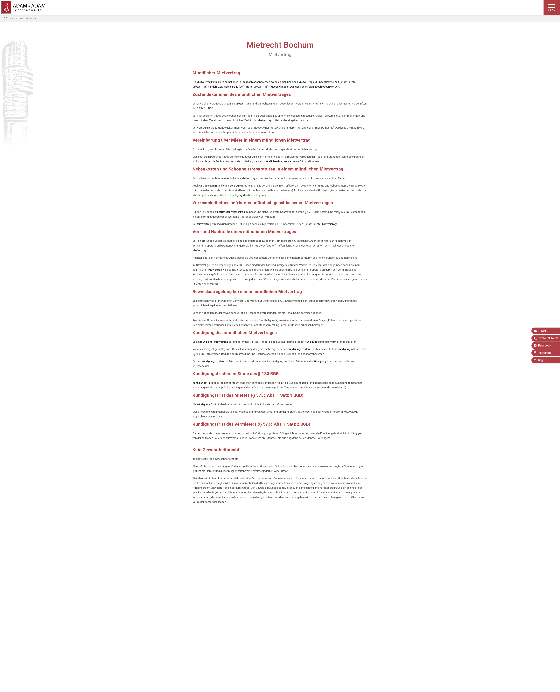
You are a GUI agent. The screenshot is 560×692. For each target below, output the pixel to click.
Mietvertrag (31, 18)
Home (11, 18)
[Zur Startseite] (23, 12)
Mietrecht (20, 18)
